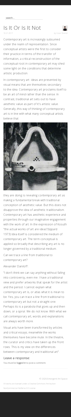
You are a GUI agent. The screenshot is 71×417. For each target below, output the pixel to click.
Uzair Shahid (62, 33)
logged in (21, 362)
